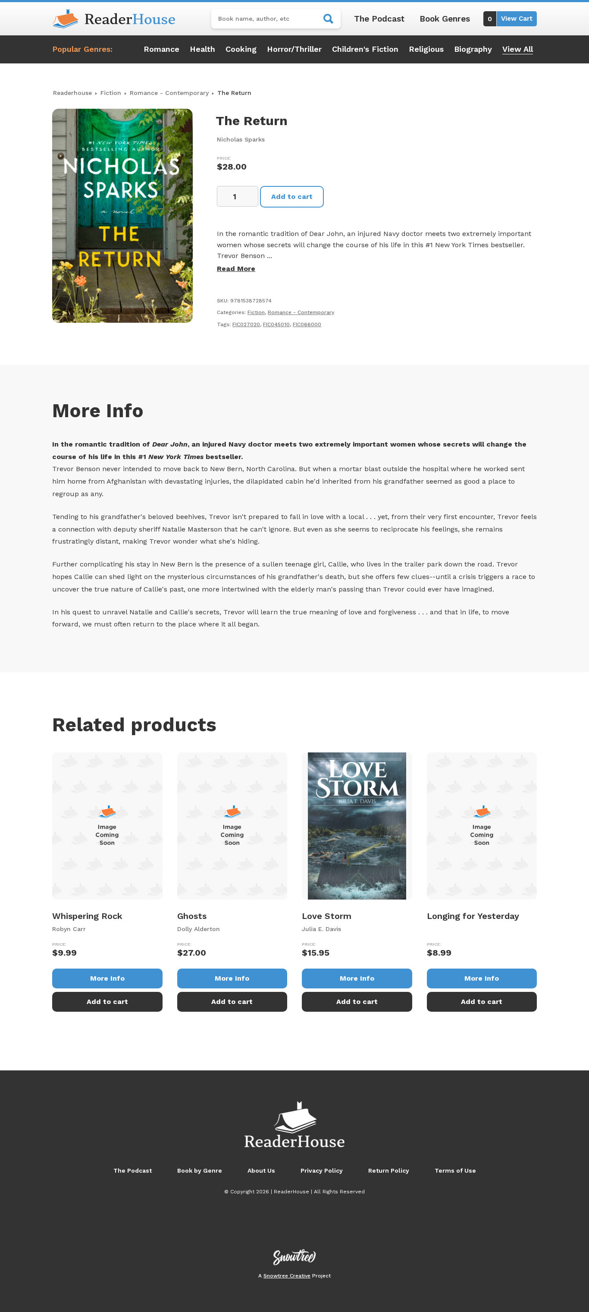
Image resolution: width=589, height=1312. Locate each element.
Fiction (110, 92)
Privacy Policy (322, 1170)
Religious (426, 48)
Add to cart (292, 196)
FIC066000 (307, 324)
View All (517, 48)
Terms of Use (455, 1170)
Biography (473, 48)
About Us (261, 1170)
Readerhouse (72, 92)
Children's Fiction (365, 48)
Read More (236, 268)
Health (202, 48)
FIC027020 (246, 324)
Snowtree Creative (286, 1276)
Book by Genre (199, 1170)
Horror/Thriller (294, 48)
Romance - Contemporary (169, 92)
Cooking (241, 48)
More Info (107, 978)
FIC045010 (276, 324)
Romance (161, 48)
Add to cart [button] (107, 1001)
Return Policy (388, 1170)
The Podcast (379, 19)
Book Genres (445, 19)
